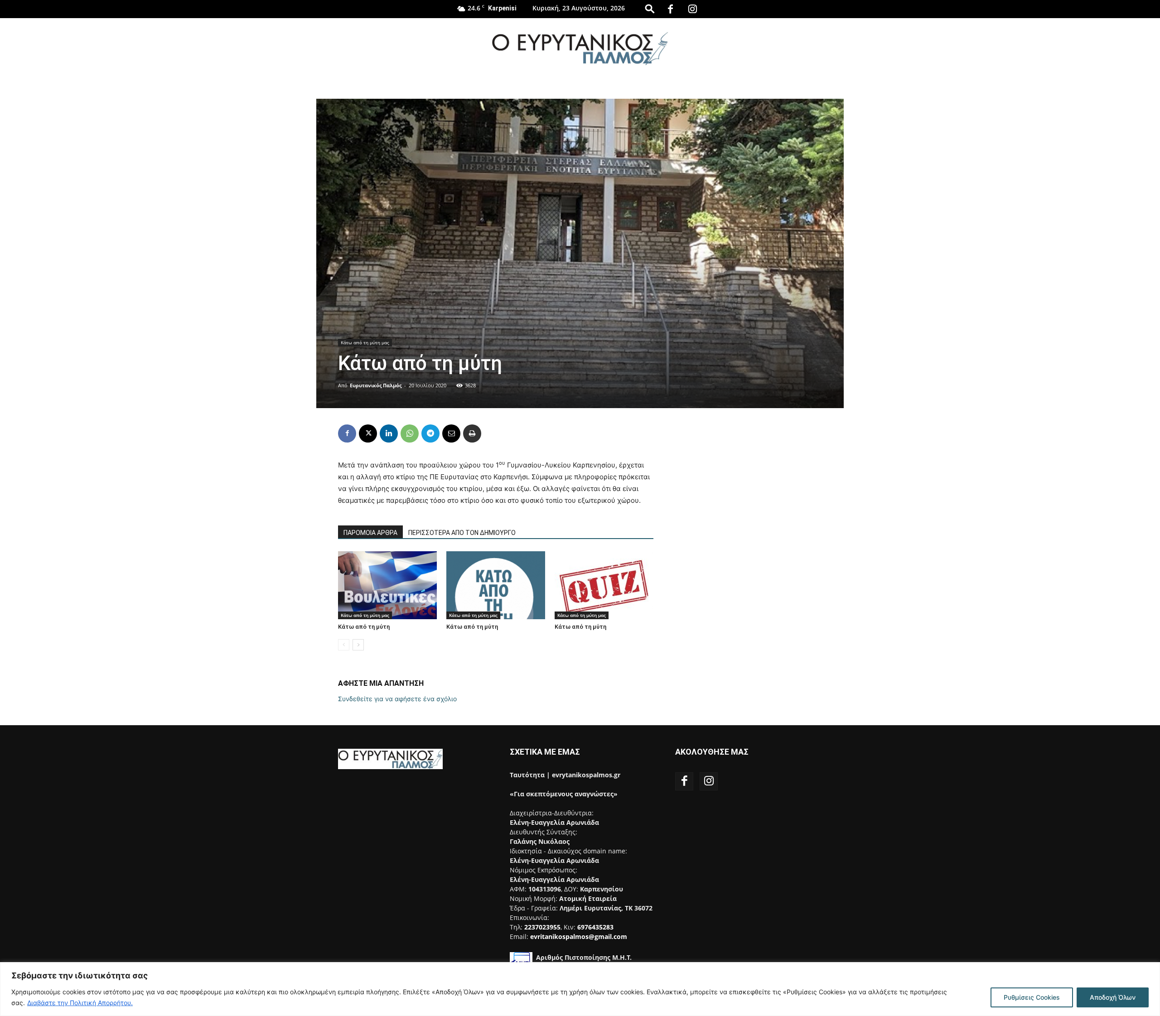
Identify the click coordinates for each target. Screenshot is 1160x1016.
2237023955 (542, 927)
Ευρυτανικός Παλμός (375, 385)
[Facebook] (670, 9)
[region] (580, 989)
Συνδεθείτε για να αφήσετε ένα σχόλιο (397, 699)
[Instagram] (692, 9)
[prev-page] (343, 644)
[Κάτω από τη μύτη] (387, 585)
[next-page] (358, 644)
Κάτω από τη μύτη (364, 626)
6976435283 (595, 927)
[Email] (451, 433)
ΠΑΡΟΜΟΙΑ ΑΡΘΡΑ (370, 532)
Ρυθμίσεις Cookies (1032, 997)
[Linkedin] (389, 433)
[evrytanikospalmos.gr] (580, 48)
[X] (368, 433)
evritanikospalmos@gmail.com (578, 936)
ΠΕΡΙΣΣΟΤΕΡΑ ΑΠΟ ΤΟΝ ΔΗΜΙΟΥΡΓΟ (462, 532)
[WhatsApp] (410, 433)
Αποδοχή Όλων (1113, 997)
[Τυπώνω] (472, 433)
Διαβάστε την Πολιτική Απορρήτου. (80, 1002)
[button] (649, 8)
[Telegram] (430, 433)
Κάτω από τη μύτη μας (365, 342)
